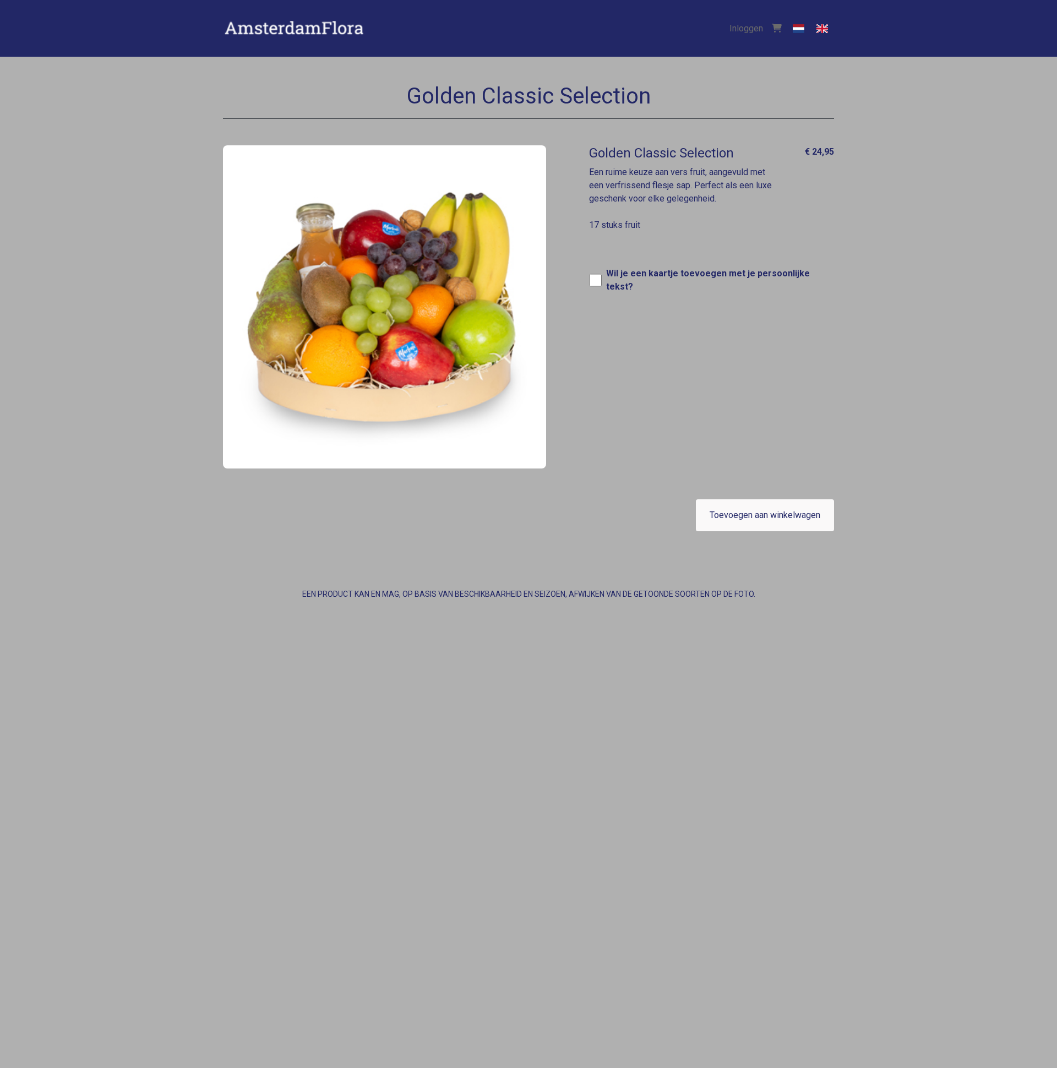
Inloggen (746, 28)
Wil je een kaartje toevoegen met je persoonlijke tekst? (708, 280)
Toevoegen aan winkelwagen (765, 515)
